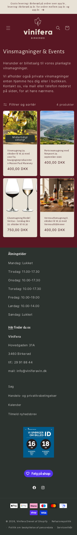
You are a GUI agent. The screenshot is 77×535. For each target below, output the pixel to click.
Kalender (14, 405)
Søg (11, 386)
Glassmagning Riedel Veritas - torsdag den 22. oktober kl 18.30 (18, 221)
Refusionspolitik (61, 521)
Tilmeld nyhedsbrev (22, 414)
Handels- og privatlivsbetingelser (32, 395)
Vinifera (21, 521)
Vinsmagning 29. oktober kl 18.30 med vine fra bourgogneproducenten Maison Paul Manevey (20, 156)
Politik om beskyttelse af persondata (31, 527)
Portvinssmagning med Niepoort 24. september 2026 (56, 153)
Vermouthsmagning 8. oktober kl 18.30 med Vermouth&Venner (56, 221)
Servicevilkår (64, 527)
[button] (8, 27)
